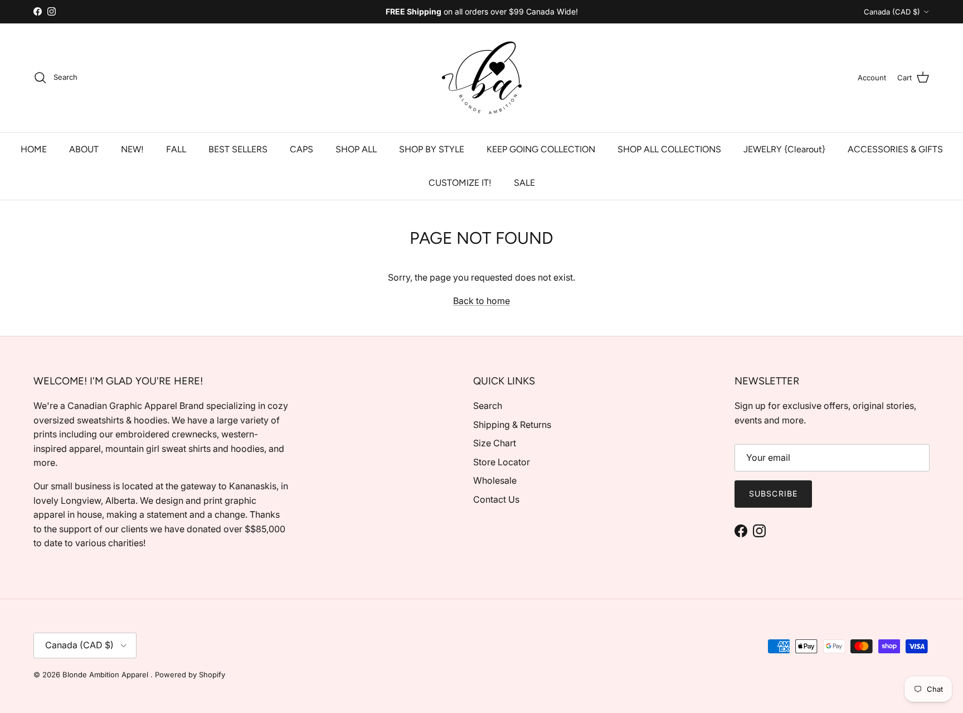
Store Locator (501, 462)
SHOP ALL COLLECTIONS (669, 149)
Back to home (481, 300)
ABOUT (84, 149)
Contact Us (496, 499)
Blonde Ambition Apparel (106, 674)
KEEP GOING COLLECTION (541, 149)
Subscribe (773, 493)
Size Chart (494, 443)
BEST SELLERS (238, 149)
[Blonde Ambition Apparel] (482, 78)
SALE (524, 182)
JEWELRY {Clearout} (784, 149)
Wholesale (495, 480)
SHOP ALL (356, 149)
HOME (34, 149)
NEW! (132, 149)
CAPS (301, 149)
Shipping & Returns (512, 424)
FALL (176, 149)
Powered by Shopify (190, 674)
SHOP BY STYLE (431, 149)
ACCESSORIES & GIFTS (895, 149)
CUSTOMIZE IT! (460, 182)
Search (487, 405)
